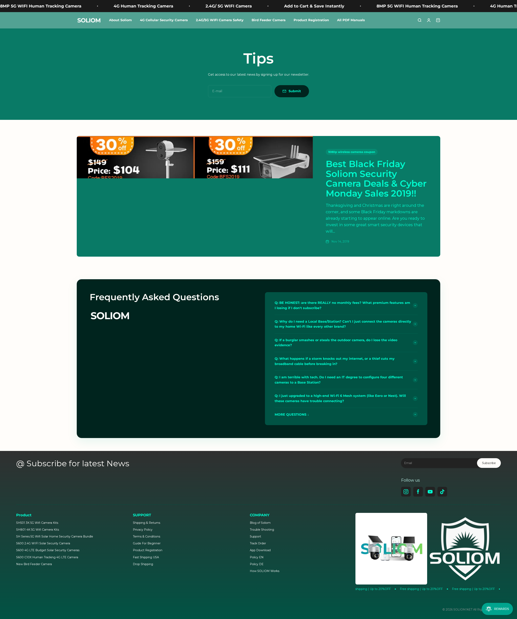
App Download (260, 550)
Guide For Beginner (147, 543)
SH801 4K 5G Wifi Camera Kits (37, 529)
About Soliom (120, 20)
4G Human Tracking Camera (101, 6)
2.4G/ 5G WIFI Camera (186, 6)
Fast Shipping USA (146, 557)
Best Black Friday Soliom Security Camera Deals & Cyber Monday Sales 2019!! (376, 178)
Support (255, 536)
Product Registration (311, 20)
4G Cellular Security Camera (164, 20)
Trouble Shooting (262, 529)
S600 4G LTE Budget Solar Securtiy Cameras (47, 550)
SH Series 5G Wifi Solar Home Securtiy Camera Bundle (54, 536)
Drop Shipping (143, 564)
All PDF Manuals (351, 20)
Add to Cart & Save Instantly (272, 6)
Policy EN (257, 557)
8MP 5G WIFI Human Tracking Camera (375, 6)
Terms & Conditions (146, 536)
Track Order (258, 543)
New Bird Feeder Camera (34, 564)
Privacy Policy (142, 529)
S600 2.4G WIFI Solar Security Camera (43, 543)
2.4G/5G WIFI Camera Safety (220, 20)
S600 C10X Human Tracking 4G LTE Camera (47, 557)
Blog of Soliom (260, 523)
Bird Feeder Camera (269, 20)
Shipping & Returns (146, 523)
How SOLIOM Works (264, 571)
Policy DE (257, 564)
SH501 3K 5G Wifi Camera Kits (37, 523)
